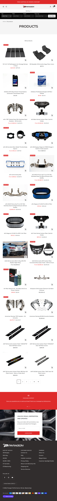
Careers (41, 455)
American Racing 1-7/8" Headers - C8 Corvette (15, 317)
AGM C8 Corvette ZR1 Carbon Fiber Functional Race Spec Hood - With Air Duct (42, 261)
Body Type (37, 13)
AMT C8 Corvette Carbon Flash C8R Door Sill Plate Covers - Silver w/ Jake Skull (15, 372)
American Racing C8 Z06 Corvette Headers (42, 316)
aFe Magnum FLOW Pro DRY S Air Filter (15, 233)
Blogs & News (43, 458)
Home (4, 21)
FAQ (22, 455)
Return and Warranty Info (28, 463)
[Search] (6, 6)
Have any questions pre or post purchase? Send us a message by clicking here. (28, 401)
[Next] (38, 382)
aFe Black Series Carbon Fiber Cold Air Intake (42, 120)
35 (34, 381)
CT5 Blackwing (7, 466)
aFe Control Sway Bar (15, 174)
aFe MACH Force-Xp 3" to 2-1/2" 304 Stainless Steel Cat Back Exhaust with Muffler (41, 176)
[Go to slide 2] (28, 406)
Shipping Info (24, 466)
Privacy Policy (25, 461)
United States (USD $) (9, 483)
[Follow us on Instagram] (8, 477)
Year (2, 13)
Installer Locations (26, 458)
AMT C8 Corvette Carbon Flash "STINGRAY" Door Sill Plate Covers (42, 344)
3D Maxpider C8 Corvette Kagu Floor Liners (42, 64)
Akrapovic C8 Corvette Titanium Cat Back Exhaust (41, 289)
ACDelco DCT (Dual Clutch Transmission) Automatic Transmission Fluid (15, 92)
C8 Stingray (6, 452)
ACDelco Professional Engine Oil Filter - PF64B (42, 92)
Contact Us (24, 452)
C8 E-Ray (5, 455)
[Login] (50, 6)
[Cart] (53, 6)
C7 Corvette (6, 463)
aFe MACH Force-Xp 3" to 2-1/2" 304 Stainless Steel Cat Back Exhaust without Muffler (15, 205)
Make (13, 13)
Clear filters (51, 16)
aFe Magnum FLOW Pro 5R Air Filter (42, 204)
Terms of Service (25, 469)
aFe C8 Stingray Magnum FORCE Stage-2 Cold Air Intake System (41, 147)
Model (24, 13)
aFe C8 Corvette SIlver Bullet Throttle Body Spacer (15, 147)
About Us (41, 452)
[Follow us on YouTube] (12, 477)
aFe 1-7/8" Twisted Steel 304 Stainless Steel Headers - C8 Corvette (15, 120)
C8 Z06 (5, 458)
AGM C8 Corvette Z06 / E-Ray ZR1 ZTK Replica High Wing (15, 261)
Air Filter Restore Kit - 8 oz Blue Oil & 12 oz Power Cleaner (15, 289)
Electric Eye (28, 488)
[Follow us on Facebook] (5, 477)
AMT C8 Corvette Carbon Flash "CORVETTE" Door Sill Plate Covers (15, 344)
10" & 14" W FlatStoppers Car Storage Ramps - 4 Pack (15, 64)
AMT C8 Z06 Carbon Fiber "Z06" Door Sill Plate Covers (42, 372)
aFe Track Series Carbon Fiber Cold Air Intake (41, 234)
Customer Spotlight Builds (46, 461)
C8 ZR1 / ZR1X (6, 461)
